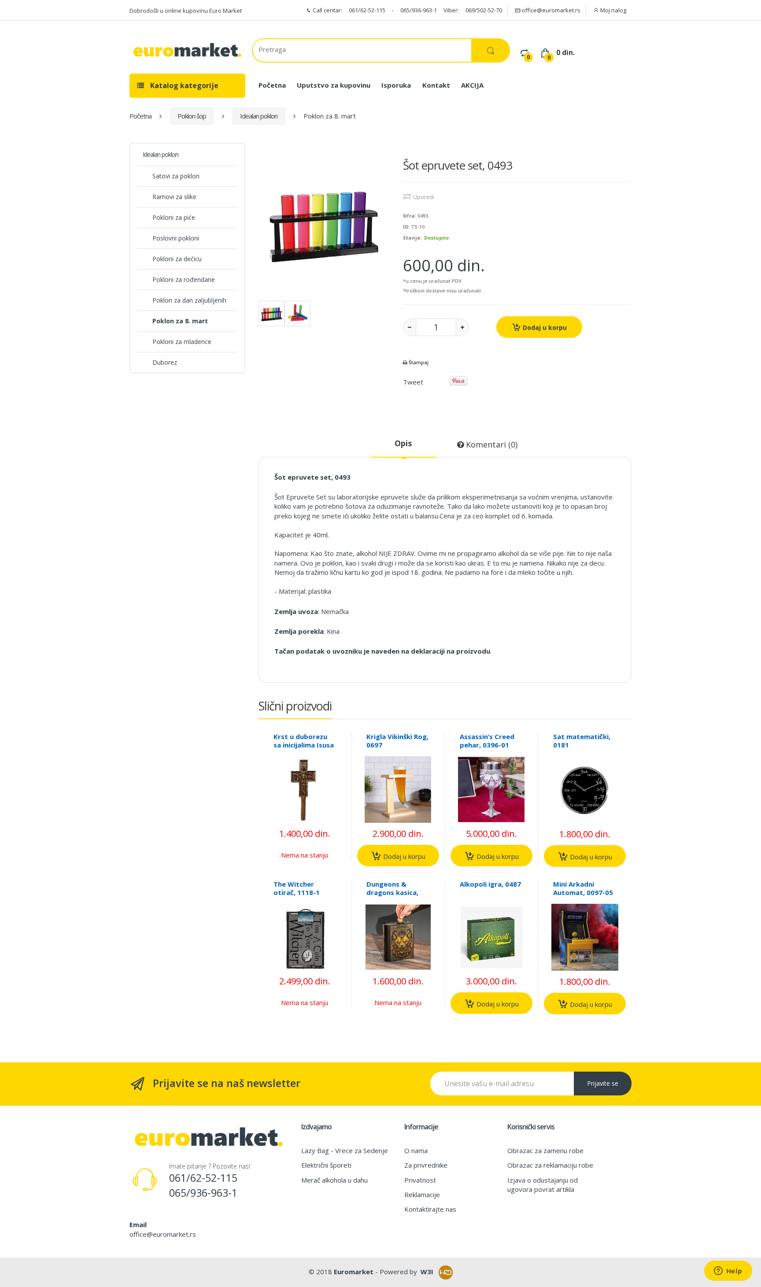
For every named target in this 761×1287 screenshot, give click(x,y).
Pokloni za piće (173, 217)
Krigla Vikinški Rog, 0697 (397, 740)
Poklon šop (191, 115)
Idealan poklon (258, 115)
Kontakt (436, 85)
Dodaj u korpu (544, 327)
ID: (406, 226)
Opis (403, 443)
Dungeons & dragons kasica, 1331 (392, 892)
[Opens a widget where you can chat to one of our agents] (728, 1272)
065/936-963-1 (418, 10)
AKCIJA (472, 85)
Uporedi (423, 197)
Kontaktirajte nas (430, 1209)
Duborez (164, 362)
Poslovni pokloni (175, 238)
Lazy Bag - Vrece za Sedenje (344, 1150)
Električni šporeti (326, 1165)
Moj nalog (612, 10)
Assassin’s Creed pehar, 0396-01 (487, 740)
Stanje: (412, 237)
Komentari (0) (490, 444)
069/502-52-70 (483, 10)
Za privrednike (425, 1165)
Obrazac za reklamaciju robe (550, 1165)
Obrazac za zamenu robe (545, 1150)
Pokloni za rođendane (183, 279)
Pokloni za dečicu (177, 259)
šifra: (409, 215)
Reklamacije (422, 1194)
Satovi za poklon (175, 176)
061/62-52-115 (367, 10)
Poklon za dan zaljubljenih (189, 300)
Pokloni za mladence (181, 341)
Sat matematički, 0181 (581, 740)
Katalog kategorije (183, 85)
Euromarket (353, 1271)
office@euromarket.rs (550, 10)
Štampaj (418, 362)
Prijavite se (602, 1083)
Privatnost (420, 1180)
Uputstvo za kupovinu (333, 85)
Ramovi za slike (174, 196)
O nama (416, 1150)
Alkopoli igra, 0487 (490, 884)
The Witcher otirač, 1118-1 (296, 888)
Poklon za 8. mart (180, 321)
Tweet (413, 381)
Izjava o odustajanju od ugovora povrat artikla (542, 1185)
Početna (272, 85)
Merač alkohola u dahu (334, 1180)
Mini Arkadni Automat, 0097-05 (583, 888)
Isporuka (396, 85)
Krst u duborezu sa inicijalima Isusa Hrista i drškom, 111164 (303, 749)
